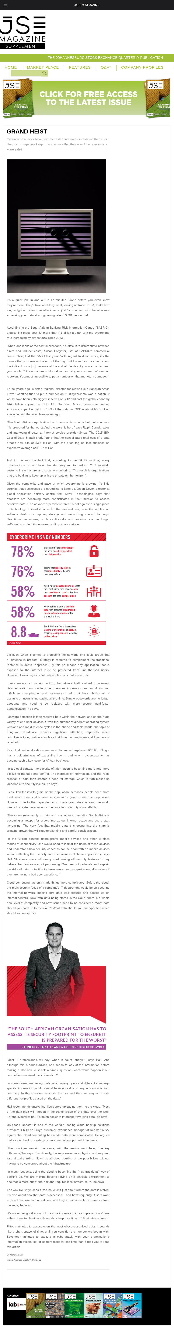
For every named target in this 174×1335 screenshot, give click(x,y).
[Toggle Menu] (5, 5)
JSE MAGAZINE (87, 5)
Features (80, 67)
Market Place (43, 67)
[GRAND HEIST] (58, 292)
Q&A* (106, 67)
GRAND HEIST (27, 131)
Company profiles (142, 67)
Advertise (13, 1295)
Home (11, 67)
